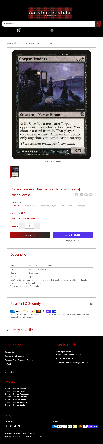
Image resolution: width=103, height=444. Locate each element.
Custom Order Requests (14, 356)
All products (18, 43)
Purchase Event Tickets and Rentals (19, 360)
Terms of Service (11, 372)
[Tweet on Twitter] (86, 194)
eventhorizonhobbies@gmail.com (74, 362)
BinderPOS (37, 436)
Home (9, 43)
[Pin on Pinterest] (81, 194)
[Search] (98, 24)
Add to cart (30, 235)
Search (7, 368)
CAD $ (8, 416)
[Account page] (51, 30)
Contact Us (9, 352)
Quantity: (14, 226)
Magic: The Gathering (20, 195)
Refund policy (10, 364)
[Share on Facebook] (76, 194)
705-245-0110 (67, 358)
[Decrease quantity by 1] (22, 226)
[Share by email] (91, 194)
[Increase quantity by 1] (37, 226)
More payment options (72, 241)
